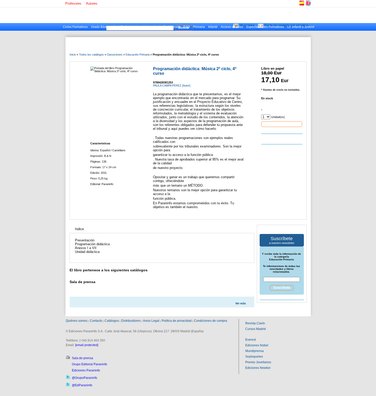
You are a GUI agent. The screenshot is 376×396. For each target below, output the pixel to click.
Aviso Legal (151, 321)
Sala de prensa (82, 358)
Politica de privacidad (177, 321)
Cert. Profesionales (126, 27)
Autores (91, 3)
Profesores (73, 3)
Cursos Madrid (255, 329)
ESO (186, 27)
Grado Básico (100, 27)
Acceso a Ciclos (232, 27)
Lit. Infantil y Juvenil (300, 27)
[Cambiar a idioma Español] (301, 6)
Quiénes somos (76, 321)
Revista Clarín (255, 323)
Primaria (199, 27)
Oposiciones (115, 54)
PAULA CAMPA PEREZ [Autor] (171, 85)
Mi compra (247, 25)
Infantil (212, 27)
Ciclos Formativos (75, 27)
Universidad (151, 27)
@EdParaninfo (82, 385)
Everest (250, 339)
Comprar (281, 124)
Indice (79, 229)
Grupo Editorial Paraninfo (89, 364)
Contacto (96, 321)
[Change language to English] (308, 6)
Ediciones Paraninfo (86, 370)
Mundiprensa (254, 351)
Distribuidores (131, 321)
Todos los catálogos (91, 54)
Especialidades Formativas (265, 27)
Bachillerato (171, 27)
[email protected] (86, 345)
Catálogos (112, 321)
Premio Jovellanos (258, 362)
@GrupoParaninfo (84, 378)
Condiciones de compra (210, 321)
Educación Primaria (138, 54)
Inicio (73, 54)
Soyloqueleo (254, 356)
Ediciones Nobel (256, 345)
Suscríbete (281, 288)
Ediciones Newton (258, 368)
